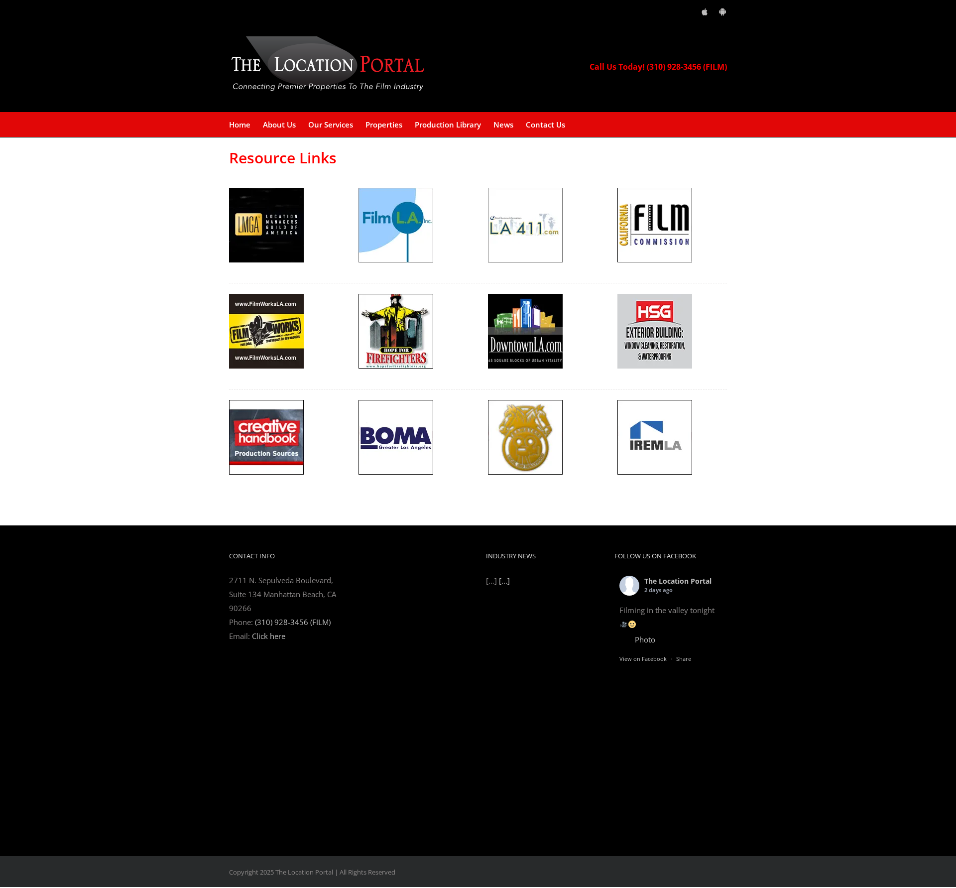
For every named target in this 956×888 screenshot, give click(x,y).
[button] (581, 124)
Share (683, 658)
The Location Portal (678, 581)
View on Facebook (643, 658)
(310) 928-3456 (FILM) (293, 622)
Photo (645, 639)
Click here (268, 636)
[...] (504, 815)
